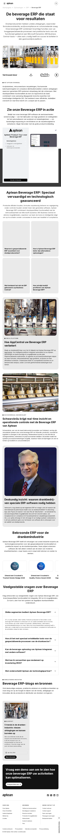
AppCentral (8, 352)
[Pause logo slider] (56, 75)
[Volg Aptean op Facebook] (48, 795)
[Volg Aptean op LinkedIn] (54, 795)
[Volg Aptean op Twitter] (51, 795)
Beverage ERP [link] (36, 7)
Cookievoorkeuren (8, 829)
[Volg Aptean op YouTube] (57, 795)
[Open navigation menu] (4, 3)
